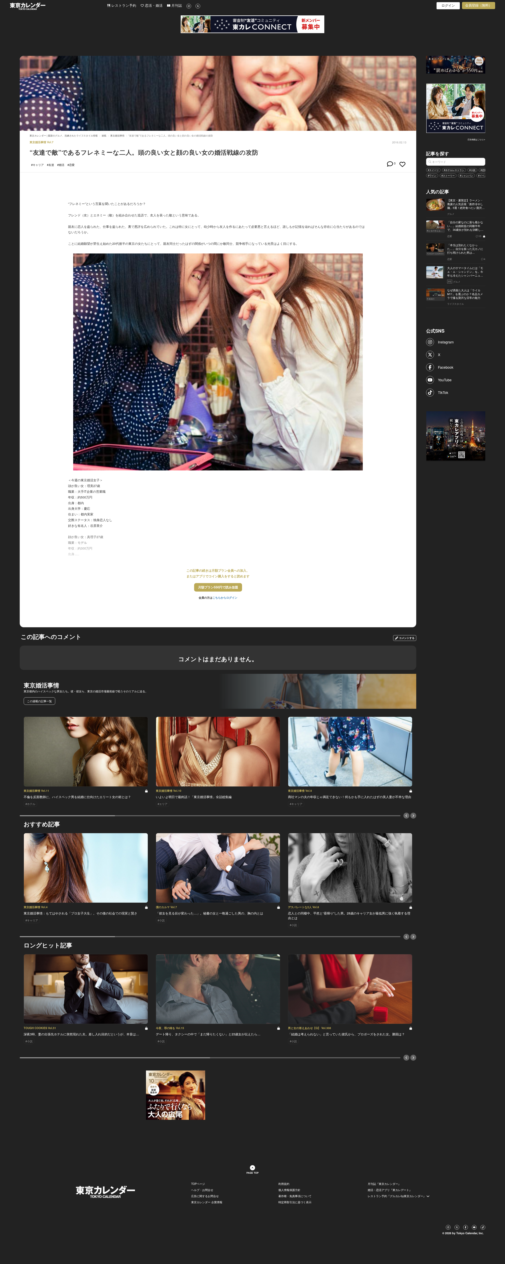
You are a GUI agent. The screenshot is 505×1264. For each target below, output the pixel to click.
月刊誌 (176, 5)
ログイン (448, 5)
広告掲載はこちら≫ (476, 139)
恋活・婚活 (153, 5)
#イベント (483, 175)
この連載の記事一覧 (39, 701)
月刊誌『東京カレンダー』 (384, 1183)
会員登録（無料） (478, 5)
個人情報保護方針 (289, 1189)
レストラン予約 (123, 5)
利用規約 (283, 1183)
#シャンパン (466, 175)
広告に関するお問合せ (205, 1196)
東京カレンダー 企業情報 (206, 1202)
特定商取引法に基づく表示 (294, 1202)
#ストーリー (448, 175)
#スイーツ (433, 170)
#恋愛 (484, 170)
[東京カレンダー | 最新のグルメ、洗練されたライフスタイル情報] (58, 6)
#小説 (472, 170)
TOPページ (198, 1183)
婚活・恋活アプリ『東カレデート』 (390, 1189)
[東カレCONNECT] (252, 24)
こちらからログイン (224, 597)
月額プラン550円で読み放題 (218, 587)
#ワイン (432, 175)
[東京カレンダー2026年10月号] (175, 1095)
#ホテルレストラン (454, 170)
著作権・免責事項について (294, 1196)
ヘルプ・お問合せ (202, 1189)
